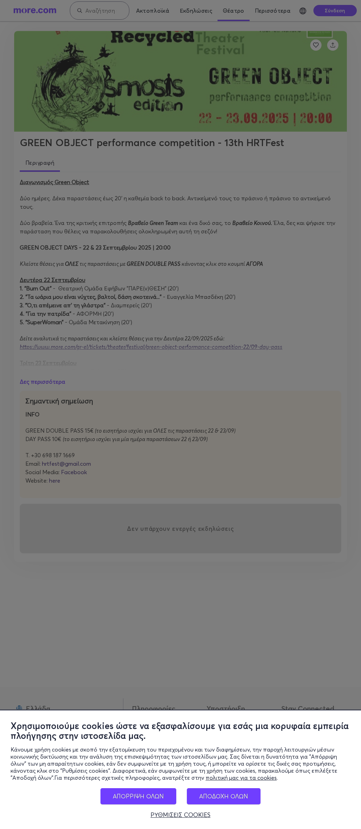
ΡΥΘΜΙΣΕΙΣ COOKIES (180, 814)
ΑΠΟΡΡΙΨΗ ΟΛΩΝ (138, 796)
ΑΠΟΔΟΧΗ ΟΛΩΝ (223, 796)
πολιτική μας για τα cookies (241, 777)
